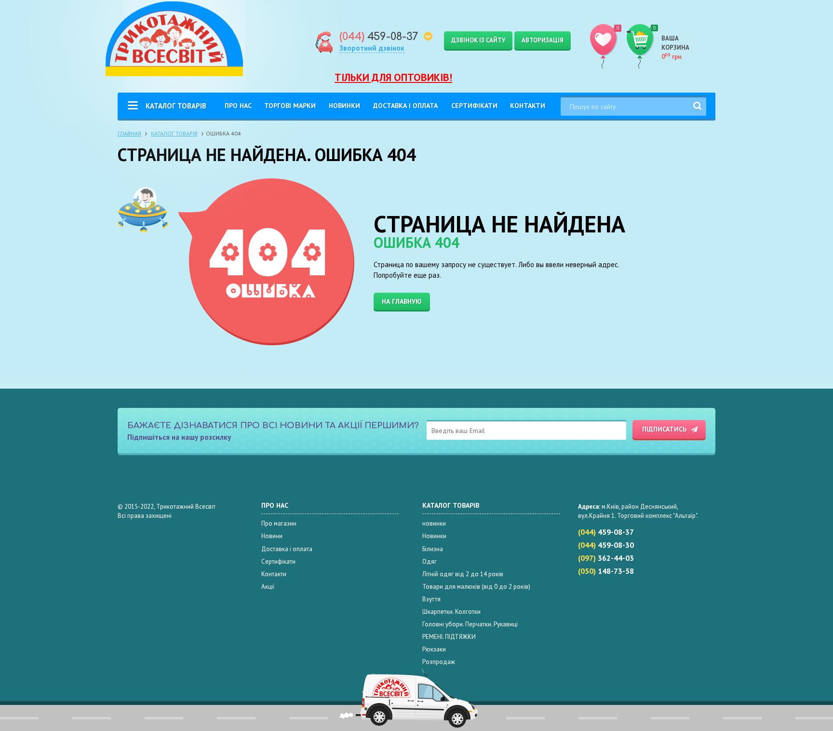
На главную (402, 301)
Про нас (238, 105)
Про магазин (278, 523)
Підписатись (664, 429)
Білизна (432, 549)
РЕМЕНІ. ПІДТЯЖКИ (449, 637)
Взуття (431, 599)
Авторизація (543, 40)
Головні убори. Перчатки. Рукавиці (470, 624)
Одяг (429, 561)
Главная (129, 133)
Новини (271, 536)
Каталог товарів (176, 105)
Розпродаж (438, 662)
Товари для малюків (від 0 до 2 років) (476, 586)
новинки (434, 523)
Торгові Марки (290, 105)
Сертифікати (474, 105)
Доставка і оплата (405, 105)
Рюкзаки (434, 649)
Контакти (527, 105)
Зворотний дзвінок (371, 48)
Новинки (344, 105)
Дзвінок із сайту (478, 40)
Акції (267, 586)
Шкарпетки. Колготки (451, 612)
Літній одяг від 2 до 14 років (462, 574)
